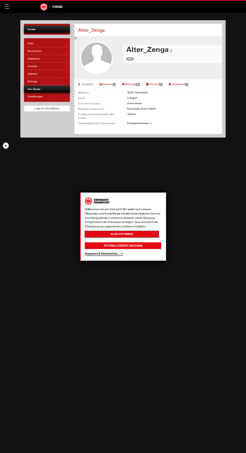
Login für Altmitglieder (47, 108)
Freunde (155, 84)
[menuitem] (47, 43)
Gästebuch (179, 84)
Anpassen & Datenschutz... (102, 253)
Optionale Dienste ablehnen (123, 245)
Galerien (108, 84)
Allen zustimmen (122, 234)
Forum (57, 7)
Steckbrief (87, 84)
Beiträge (131, 84)
